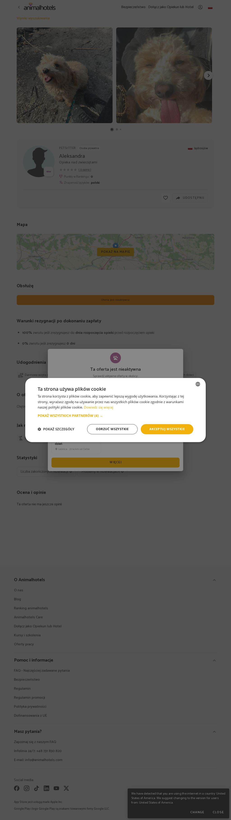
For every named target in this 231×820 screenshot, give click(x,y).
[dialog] (115, 410)
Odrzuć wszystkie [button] (112, 429)
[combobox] (198, 384)
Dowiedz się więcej (98, 407)
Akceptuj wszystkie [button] (167, 429)
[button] (115, 415)
